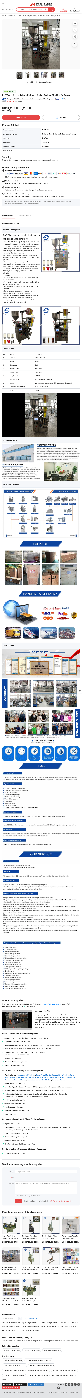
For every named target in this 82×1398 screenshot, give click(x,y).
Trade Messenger (36, 1384)
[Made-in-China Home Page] (41, 4)
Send (18, 1201)
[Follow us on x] (69, 1384)
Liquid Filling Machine (29, 1323)
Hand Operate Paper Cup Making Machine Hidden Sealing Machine (30, 1269)
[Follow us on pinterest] (78, 1384)
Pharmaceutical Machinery (26, 1075)
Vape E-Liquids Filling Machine (32, 1077)
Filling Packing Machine (32, 1350)
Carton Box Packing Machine (31, 1327)
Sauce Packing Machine (12, 1350)
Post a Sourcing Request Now (61, 1201)
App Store (7, 1384)
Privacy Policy (74, 1392)
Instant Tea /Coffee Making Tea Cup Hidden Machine (10, 1238)
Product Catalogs (32, 1318)
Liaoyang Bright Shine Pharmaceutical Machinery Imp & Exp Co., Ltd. (30, 99)
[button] (3, 3)
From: (12, 1172)
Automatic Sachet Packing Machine (64, 1370)
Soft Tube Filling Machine (10, 1327)
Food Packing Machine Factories (14, 1365)
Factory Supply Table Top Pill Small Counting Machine (70, 1238)
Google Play (20, 1384)
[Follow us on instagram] (72, 1384)
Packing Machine (7, 1330)
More (4, 1379)
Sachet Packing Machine (49, 1327)
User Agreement (52, 1392)
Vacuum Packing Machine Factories (42, 1365)
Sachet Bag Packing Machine (38, 1375)
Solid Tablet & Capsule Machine (12, 1323)
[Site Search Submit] (51, 9)
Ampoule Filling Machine (68, 1323)
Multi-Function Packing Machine (50, 16)
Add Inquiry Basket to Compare (41, 82)
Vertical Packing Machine (52, 1350)
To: (13, 1177)
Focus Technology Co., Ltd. (26, 1392)
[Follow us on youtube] (75, 1384)
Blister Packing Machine (52, 1077)
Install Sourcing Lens (12, 1387)
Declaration (63, 1392)
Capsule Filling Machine (60, 1075)
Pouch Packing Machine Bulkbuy (63, 1375)
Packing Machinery (31, 16)
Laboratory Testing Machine (31, 1330)
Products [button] (22, 9)
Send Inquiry (21, 117)
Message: (11, 1183)
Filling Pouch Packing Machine (14, 1370)
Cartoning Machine (59, 1080)
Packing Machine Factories (13, 1360)
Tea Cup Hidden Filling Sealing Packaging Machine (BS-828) (49, 1238)
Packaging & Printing (15, 16)
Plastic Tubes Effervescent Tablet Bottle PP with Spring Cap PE (70, 1269)
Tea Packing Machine (18, 1080)
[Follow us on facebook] (66, 1384)
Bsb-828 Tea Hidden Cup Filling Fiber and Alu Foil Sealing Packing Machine (10, 1301)
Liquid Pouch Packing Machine (14, 1375)
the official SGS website (52, 1004)
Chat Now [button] (62, 118)
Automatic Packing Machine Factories (38, 1360)
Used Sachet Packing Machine (38, 1370)
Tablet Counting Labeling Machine (39, 1080)
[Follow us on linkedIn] (58, 1387)
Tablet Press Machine (43, 1075)
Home (4, 16)
